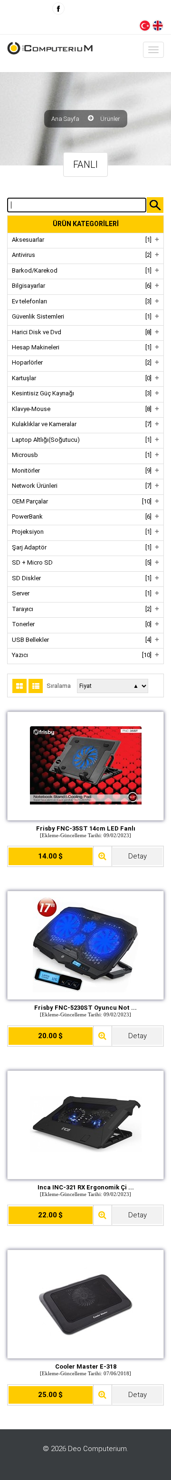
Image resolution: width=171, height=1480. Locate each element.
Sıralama (59, 686)
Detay (137, 856)
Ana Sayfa (65, 119)
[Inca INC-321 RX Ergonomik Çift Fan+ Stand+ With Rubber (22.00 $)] (86, 1123)
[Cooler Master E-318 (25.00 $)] (85, 1303)
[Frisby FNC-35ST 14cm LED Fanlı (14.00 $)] (86, 764)
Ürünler (110, 119)
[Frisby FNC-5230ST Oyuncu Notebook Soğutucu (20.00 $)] (85, 944)
